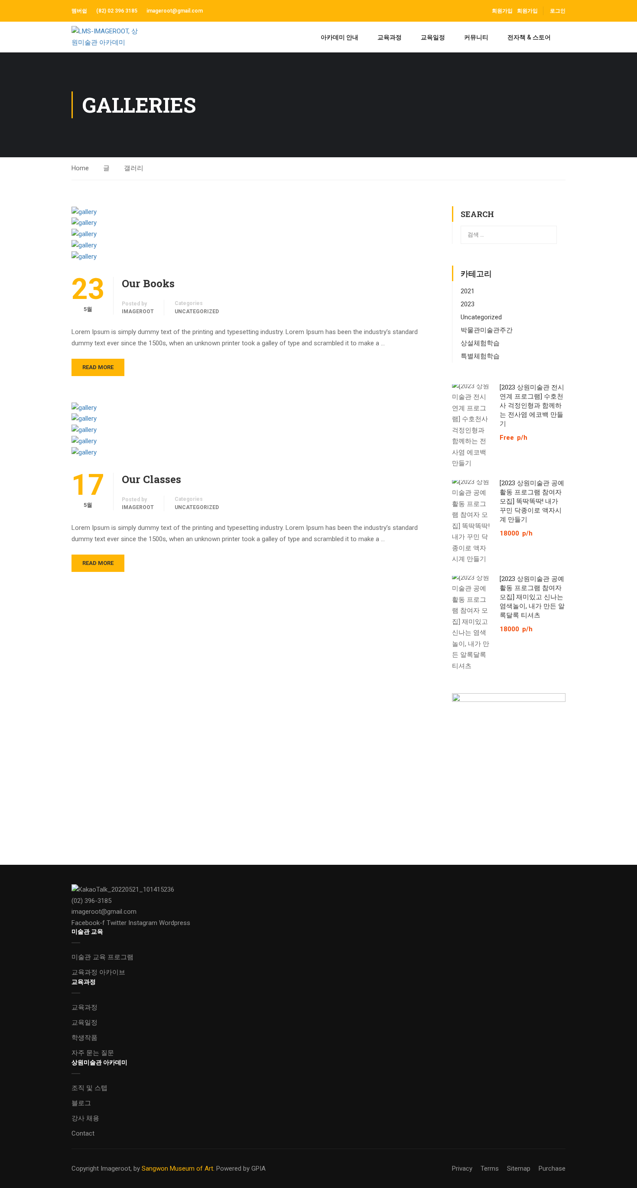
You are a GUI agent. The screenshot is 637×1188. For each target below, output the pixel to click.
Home (80, 168)
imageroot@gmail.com (174, 11)
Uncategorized (197, 311)
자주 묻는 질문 (93, 1053)
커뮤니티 (476, 37)
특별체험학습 (480, 356)
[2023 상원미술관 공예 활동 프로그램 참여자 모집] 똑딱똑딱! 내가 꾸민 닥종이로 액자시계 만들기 (532, 500)
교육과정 (389, 37)
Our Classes (151, 479)
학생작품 (85, 1038)
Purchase (552, 1168)
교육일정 (433, 37)
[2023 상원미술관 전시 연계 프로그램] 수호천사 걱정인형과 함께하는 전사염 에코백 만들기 (532, 405)
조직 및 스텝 (89, 1088)
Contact (83, 1133)
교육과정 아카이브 (98, 972)
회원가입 (527, 11)
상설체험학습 (480, 343)
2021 (467, 291)
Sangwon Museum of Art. (178, 1168)
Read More (98, 367)
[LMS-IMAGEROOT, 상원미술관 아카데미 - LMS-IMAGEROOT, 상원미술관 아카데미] (105, 37)
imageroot (138, 311)
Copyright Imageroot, (102, 1168)
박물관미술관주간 (487, 330)
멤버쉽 (80, 11)
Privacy (462, 1168)
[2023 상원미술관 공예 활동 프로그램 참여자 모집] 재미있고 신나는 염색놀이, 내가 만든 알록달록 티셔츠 (532, 596)
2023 (467, 304)
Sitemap (518, 1168)
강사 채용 (85, 1118)
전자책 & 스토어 (529, 37)
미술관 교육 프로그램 (102, 957)
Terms (490, 1168)
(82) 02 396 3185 (116, 11)
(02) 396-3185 (91, 901)
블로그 (81, 1103)
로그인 (558, 11)
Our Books (148, 283)
